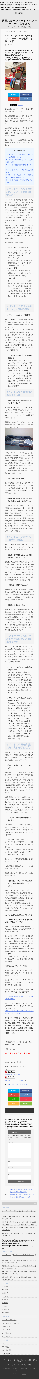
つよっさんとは (6, 1255)
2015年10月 (5, 1313)
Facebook (26, 94)
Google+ (14, 98)
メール (10, 1167)
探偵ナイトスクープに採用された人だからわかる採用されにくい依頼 (22, 1196)
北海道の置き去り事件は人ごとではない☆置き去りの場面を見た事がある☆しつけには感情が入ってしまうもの (19, 1223)
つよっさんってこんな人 (9, 1320)
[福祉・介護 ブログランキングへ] (10, 1071)
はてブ (26, 98)
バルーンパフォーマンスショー (18, 1085)
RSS (14, 1103)
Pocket (20, 105)
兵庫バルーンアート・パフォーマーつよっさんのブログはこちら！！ (19, 1012)
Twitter (14, 94)
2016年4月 (5, 1293)
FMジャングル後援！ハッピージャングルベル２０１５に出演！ (21, 1191)
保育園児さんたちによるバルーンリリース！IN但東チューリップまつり (19, 1234)
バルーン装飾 (6, 1326)
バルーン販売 (6, 1329)
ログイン (4, 1343)
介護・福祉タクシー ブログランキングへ (15, 1080)
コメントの (7, 1350)
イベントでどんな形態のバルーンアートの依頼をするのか (19, 156)
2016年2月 (5, 1299)
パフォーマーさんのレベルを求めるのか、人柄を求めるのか (19, 176)
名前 (9, 1161)
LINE (13, 1099)
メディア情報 (6, 1336)
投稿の (5, 1346)
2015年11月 (5, 1309)
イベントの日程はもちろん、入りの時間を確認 (19, 161)
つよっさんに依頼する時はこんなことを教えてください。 (19, 997)
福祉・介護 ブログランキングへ (13, 1074)
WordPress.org (6, 1353)
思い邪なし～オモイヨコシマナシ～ (23, 1255)
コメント (10, 1142)
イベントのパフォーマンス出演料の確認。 (19, 171)
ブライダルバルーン (8, 1333)
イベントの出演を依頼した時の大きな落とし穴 (19, 181)
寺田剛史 (10, 1279)
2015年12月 (5, 1306)
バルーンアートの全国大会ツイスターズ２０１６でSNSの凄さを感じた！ (19, 1218)
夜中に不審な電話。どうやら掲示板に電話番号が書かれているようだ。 (19, 1229)
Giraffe (24, 1373)
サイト (10, 1174)
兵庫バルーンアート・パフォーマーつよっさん (19, 22)
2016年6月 (5, 1286)
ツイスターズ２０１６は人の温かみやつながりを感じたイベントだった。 (19, 1212)
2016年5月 (5, 1289)
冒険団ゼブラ (11, 1268)
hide (23, 150)
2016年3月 (5, 1296)
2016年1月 (5, 1303)
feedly (26, 1103)
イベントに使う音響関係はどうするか (19, 166)
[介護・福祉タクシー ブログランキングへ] (10, 1077)
